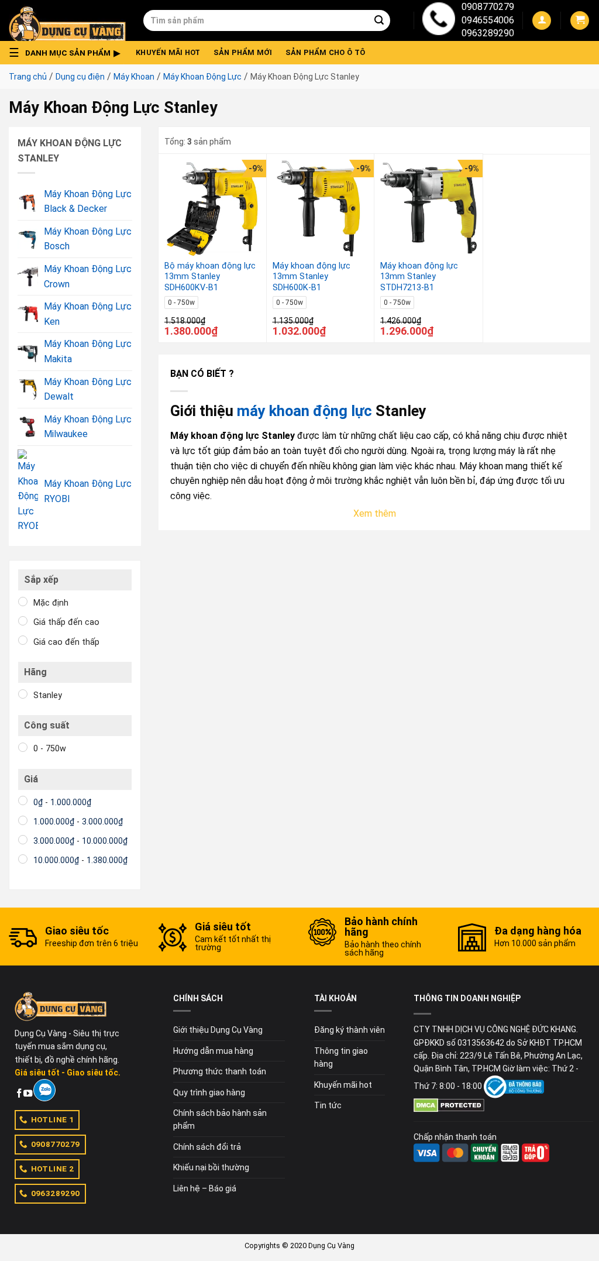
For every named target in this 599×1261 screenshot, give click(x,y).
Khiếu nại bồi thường (211, 1167)
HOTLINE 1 (52, 1119)
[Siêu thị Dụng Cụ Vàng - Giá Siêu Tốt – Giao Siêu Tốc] (67, 20)
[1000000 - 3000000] (22, 820)
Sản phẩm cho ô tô (325, 52)
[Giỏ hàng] (579, 20)
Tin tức (328, 1105)
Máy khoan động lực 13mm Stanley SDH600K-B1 (311, 277)
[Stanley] (22, 694)
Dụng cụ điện (80, 76)
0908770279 (488, 6)
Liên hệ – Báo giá (204, 1188)
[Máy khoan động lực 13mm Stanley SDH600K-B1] (321, 208)
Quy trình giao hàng (209, 1092)
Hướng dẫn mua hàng (213, 1051)
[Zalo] (44, 1090)
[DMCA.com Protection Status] (449, 1104)
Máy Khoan (133, 76)
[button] (68, 52)
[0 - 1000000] (22, 800)
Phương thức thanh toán (219, 1071)
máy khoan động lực (304, 411)
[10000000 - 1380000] (22, 859)
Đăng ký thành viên (349, 1030)
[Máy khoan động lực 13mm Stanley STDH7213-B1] (428, 208)
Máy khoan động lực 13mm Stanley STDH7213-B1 (419, 277)
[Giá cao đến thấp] (22, 640)
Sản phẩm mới (243, 52)
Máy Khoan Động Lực (202, 76)
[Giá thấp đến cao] (22, 621)
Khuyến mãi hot (168, 52)
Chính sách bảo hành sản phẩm (220, 1119)
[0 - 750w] (22, 747)
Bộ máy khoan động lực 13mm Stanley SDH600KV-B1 (210, 277)
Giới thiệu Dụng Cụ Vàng (218, 1030)
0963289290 (488, 33)
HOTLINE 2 (52, 1168)
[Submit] (379, 20)
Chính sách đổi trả (207, 1147)
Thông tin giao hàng (341, 1057)
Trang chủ (28, 76)
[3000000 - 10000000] (22, 839)
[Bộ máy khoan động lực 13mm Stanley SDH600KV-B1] (212, 208)
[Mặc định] (22, 601)
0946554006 (488, 20)
